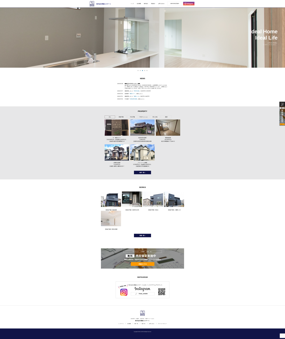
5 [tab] (147, 70)
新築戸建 (121, 117)
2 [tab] (140, 70)
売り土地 (155, 117)
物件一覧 (136, 323)
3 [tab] (142, 70)
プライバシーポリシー (162, 323)
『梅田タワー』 (132, 93)
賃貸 (166, 117)
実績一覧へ (142, 235)
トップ (132, 3)
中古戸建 (132, 117)
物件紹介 (146, 3)
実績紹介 (153, 3)
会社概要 (139, 3)
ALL (110, 117)
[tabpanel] (142, 38)
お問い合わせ (161, 3)
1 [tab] (138, 70)
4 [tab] (144, 70)
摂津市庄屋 (136, 91)
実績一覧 (143, 323)
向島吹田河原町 (133, 99)
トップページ (121, 323)
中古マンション (144, 117)
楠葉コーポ (136, 96)
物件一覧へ (142, 172)
